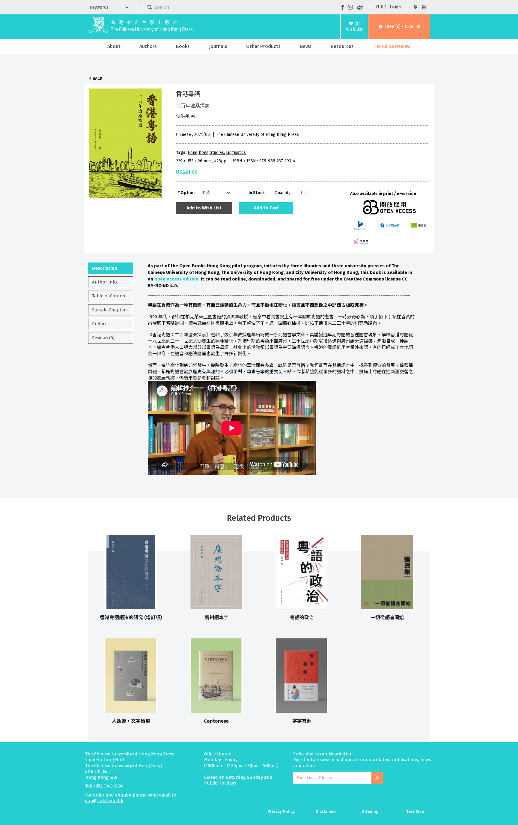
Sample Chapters (110, 310)
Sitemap (370, 811)
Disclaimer (326, 811)
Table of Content (109, 295)
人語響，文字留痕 (131, 721)
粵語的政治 (302, 617)
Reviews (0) (103, 337)
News (305, 46)
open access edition (176, 279)
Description (104, 268)
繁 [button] (415, 7)
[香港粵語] (125, 141)
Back (97, 78)
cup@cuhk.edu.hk (104, 800)
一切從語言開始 (387, 617)
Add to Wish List (204, 208)
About (114, 46)
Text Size (415, 811)
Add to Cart (266, 208)
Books (183, 46)
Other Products (263, 46)
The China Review (392, 46)
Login (395, 7)
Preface (100, 323)
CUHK (381, 7)
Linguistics (236, 152)
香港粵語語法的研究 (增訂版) (131, 617)
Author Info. (105, 282)
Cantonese (216, 721)
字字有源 (301, 721)
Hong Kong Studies (206, 152)
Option (187, 192)
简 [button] (424, 7)
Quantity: (283, 192)
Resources (342, 46)
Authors (148, 46)
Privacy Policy (281, 811)
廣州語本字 (216, 617)
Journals (218, 46)
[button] (399, 26)
